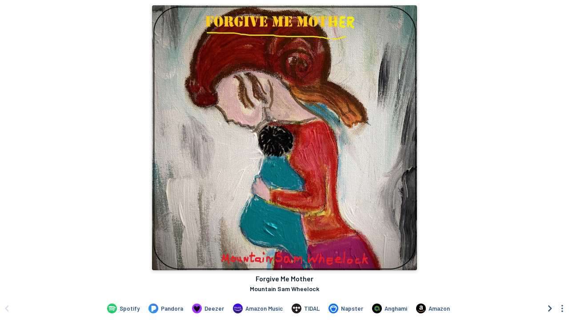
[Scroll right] (550, 308)
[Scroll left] (6, 308)
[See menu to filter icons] (562, 308)
